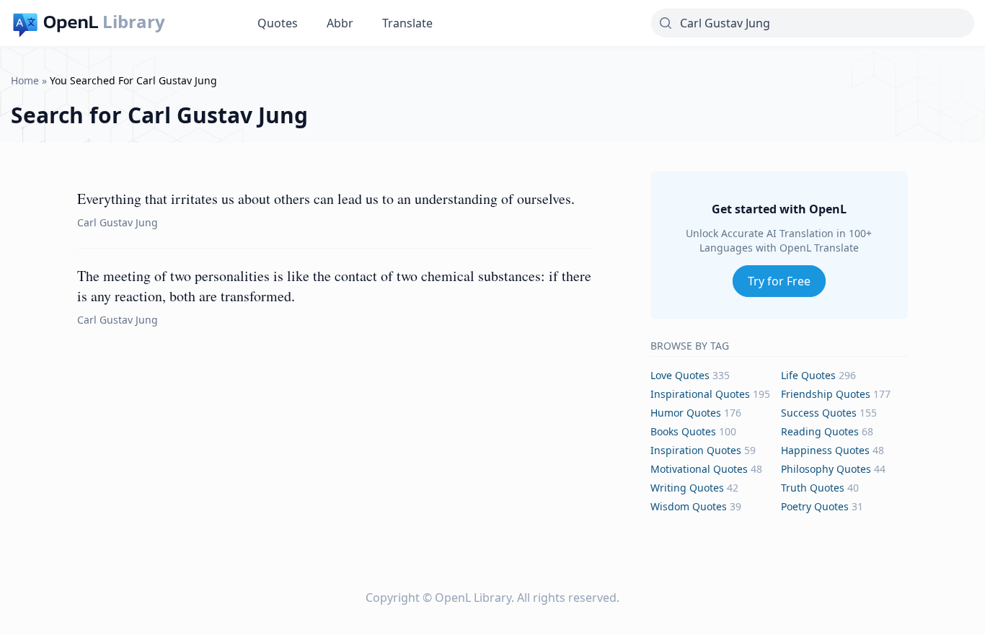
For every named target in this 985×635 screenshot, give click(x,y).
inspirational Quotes (700, 394)
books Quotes (683, 431)
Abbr (340, 23)
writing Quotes (687, 487)
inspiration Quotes (695, 450)
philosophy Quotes (826, 469)
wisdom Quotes (688, 506)
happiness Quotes (825, 450)
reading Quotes (820, 431)
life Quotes (808, 375)
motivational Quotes (699, 469)
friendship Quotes (825, 394)
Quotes (277, 23)
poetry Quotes (815, 506)
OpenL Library (473, 597)
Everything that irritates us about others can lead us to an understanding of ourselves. (326, 198)
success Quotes (819, 412)
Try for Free (779, 281)
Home (25, 80)
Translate (407, 23)
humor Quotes (685, 412)
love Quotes (680, 375)
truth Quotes (812, 487)
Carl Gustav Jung (117, 222)
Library (133, 21)
